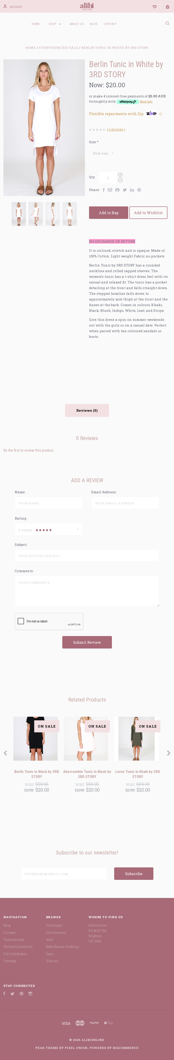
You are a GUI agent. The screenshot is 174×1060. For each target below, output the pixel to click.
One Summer (56, 932)
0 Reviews (116, 129)
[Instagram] (30, 994)
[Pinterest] (21, 994)
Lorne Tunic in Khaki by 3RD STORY (137, 774)
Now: (96, 85)
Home (36, 24)
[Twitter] (12, 994)
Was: (30, 784)
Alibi (49, 939)
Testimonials (13, 939)
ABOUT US (77, 24)
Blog (94, 24)
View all (52, 961)
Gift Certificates (15, 954)
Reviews (84, 410)
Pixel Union (76, 1048)
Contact (110, 24)
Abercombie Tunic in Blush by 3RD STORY (87, 774)
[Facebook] (4, 994)
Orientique (54, 925)
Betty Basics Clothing (62, 946)
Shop (53, 24)
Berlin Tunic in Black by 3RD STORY (36, 774)
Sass (49, 954)
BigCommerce (126, 1048)
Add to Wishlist (148, 212)
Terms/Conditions (18, 946)
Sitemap (9, 961)
